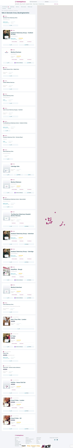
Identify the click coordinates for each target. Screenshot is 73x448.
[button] (48, 220)
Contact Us (38, 443)
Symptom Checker (17, 441)
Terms (37, 440)
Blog (15, 439)
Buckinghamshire (11, 10)
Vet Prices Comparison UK (29, 439)
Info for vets (27, 443)
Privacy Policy (38, 439)
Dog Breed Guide (28, 440)
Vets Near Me (17, 437)
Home (2, 10)
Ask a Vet (16, 440)
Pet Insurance (17, 445)
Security (37, 441)
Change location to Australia (54, 437)
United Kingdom (6, 10)
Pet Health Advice (17, 444)
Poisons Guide (17, 443)
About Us (27, 437)
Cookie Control (38, 437)
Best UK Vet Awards (29, 441)
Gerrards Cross (16, 10)
